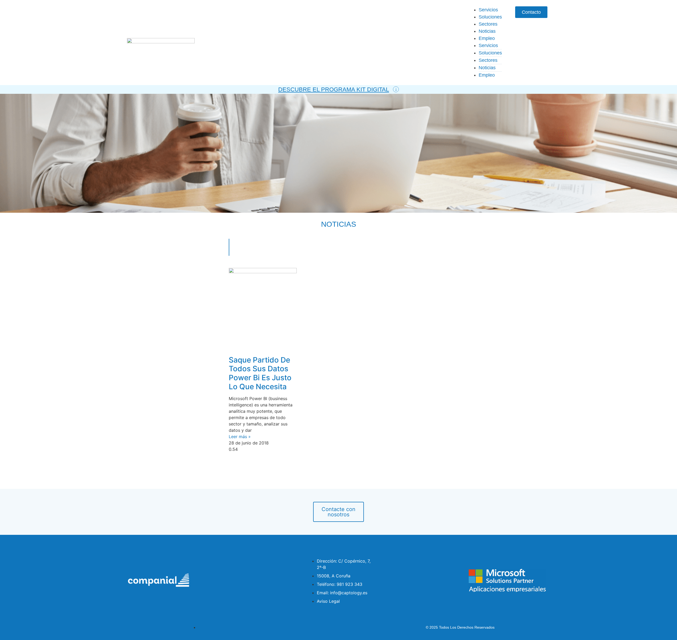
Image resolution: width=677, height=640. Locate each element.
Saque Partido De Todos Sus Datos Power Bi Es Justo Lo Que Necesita (260, 373)
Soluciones (490, 17)
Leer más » (240, 436)
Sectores (488, 24)
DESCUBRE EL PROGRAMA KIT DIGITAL (333, 89)
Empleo (487, 38)
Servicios (488, 9)
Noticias (487, 31)
